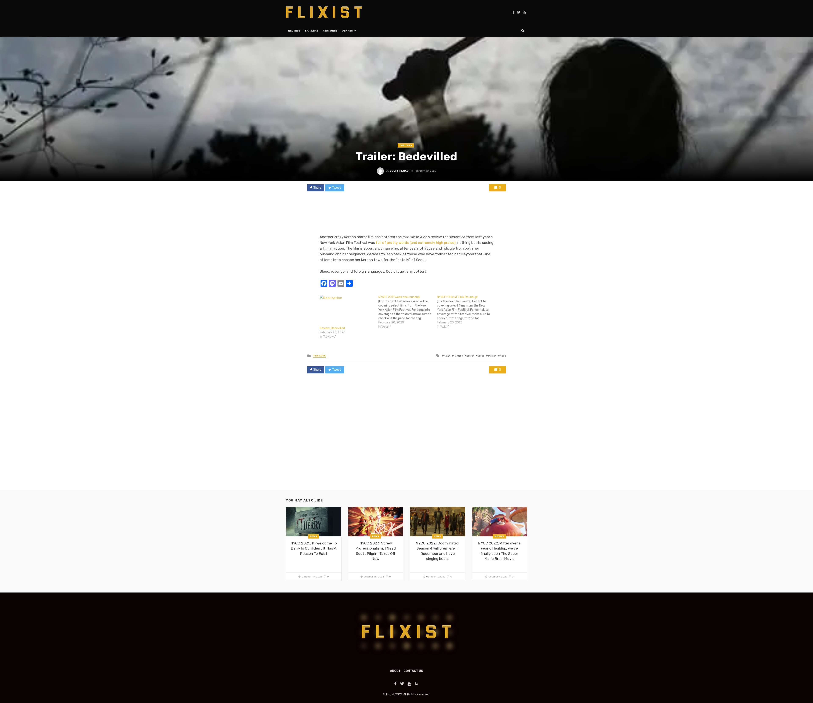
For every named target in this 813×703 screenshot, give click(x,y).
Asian (447, 355)
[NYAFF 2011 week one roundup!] (407, 312)
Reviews (294, 30)
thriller (492, 355)
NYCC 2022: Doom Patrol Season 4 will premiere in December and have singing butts (437, 551)
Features (330, 30)
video (502, 355)
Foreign (458, 355)
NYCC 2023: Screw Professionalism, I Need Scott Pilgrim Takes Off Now (375, 551)
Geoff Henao (399, 170)
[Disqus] (406, 436)
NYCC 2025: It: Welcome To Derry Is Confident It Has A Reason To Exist (313, 548)
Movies (499, 536)
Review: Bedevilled (332, 328)
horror (470, 355)
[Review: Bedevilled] (347, 310)
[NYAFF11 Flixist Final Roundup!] (466, 312)
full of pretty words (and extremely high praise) (416, 242)
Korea (480, 355)
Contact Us (413, 671)
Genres (347, 30)
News (313, 536)
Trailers (311, 30)
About (395, 671)
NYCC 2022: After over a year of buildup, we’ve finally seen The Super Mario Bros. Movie (499, 551)
